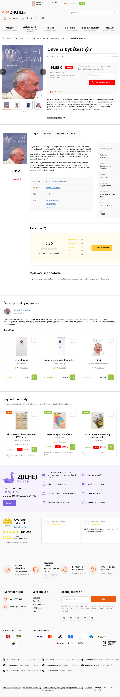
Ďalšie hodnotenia (21, 527)
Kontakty (36, 598)
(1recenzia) (24, 444)
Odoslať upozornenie (104, 82)
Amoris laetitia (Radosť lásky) (59, 360)
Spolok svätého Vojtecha (56, 181)
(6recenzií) (100, 368)
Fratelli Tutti (21, 360)
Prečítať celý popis (54, 117)
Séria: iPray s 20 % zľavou (59, 434)
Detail (82, 3)
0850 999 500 (16, 599)
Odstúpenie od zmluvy (74, 687)
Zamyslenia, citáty (57, 38)
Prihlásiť (103, 599)
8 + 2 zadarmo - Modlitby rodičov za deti (97, 435)
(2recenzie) (24, 368)
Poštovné (88, 687)
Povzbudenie (51, 204)
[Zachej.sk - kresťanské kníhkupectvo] (14, 12)
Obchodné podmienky (12, 687)
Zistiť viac (9, 503)
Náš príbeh (37, 608)
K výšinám (50, 194)
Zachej (7, 38)
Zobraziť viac (9, 330)
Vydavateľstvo (38, 604)
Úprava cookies (48, 690)
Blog (34, 611)
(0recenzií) (114, 56)
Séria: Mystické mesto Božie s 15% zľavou (21, 435)
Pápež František (52, 56)
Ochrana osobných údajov (53, 687)
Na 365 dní (50, 207)
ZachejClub (37, 601)
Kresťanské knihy (21, 38)
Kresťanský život (39, 38)
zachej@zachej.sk (18, 606)
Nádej (98, 360)
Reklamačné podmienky (32, 687)
